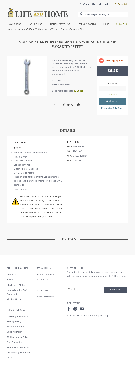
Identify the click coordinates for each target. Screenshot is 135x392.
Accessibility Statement (18, 352)
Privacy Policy (14, 321)
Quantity (112, 83)
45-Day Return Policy (17, 337)
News (10, 279)
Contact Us (43, 279)
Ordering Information (17, 316)
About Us (11, 274)
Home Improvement (60, 24)
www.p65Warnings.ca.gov (39, 216)
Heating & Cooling (87, 24)
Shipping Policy (14, 331)
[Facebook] (69, 309)
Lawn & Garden (35, 24)
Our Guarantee (14, 342)
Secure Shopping (15, 326)
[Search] (81, 14)
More (106, 24)
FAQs (10, 357)
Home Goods (14, 24)
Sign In (40, 274)
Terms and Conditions (18, 347)
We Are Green (14, 299)
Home (10, 29)
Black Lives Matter (16, 285)
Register (50, 274)
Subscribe (115, 289)
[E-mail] (82, 309)
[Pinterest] (75, 309)
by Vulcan (79, 90)
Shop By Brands (45, 296)
